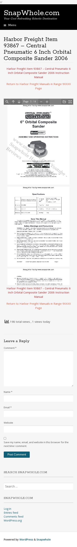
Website (8, 422)
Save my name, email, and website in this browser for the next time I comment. (36, 444)
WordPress (26, 539)
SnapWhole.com (32, 13)
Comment (10, 348)
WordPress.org (13, 520)
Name (8, 392)
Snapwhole (43, 539)
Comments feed (13, 516)
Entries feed (11, 512)
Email (8, 407)
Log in (7, 508)
